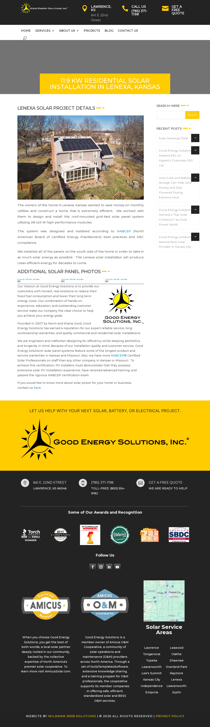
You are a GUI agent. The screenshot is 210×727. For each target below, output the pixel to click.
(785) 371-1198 (139, 12)
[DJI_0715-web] (72, 279)
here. (37, 388)
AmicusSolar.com (57, 671)
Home (26, 30)
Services (42, 30)
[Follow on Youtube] (117, 567)
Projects (92, 30)
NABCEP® (119, 355)
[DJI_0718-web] (116, 279)
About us (67, 30)
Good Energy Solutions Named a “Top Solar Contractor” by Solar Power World (175, 217)
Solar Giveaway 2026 (173, 138)
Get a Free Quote (178, 10)
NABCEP (124, 231)
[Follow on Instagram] (101, 567)
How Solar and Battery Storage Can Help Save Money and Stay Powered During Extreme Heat (175, 187)
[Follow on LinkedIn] (109, 567)
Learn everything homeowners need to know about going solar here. (29, 716)
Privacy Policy (170, 716)
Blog (109, 30)
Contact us (128, 30)
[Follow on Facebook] (92, 567)
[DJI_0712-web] (28, 279)
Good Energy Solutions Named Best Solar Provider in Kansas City (175, 242)
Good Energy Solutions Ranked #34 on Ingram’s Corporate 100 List (176, 158)
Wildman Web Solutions (72, 716)
